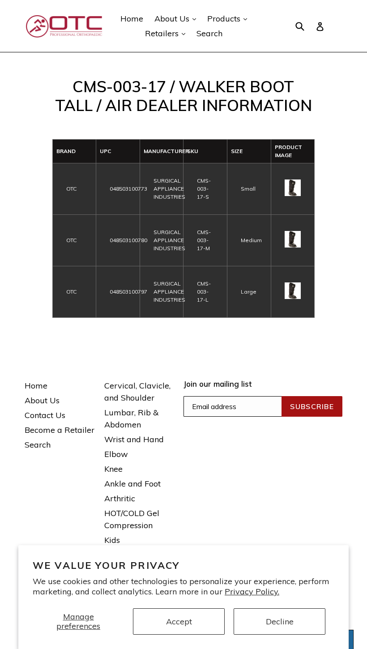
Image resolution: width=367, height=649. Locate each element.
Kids (112, 540)
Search (209, 33)
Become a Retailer (59, 430)
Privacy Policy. (252, 591)
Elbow (116, 454)
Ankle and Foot (132, 483)
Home (131, 18)
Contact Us (45, 415)
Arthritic (119, 498)
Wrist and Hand (134, 439)
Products (229, 18)
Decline (280, 621)
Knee (113, 469)
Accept (179, 621)
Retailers (167, 33)
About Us (177, 18)
